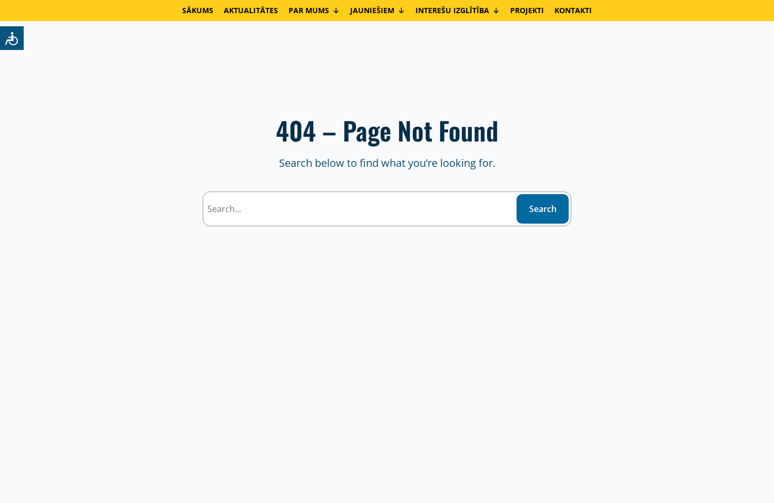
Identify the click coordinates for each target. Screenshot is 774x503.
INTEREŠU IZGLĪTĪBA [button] (452, 10)
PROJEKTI (527, 10)
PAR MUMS (309, 10)
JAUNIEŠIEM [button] (372, 10)
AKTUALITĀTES (251, 10)
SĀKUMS (197, 10)
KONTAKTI (573, 10)
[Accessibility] (12, 38)
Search (543, 209)
